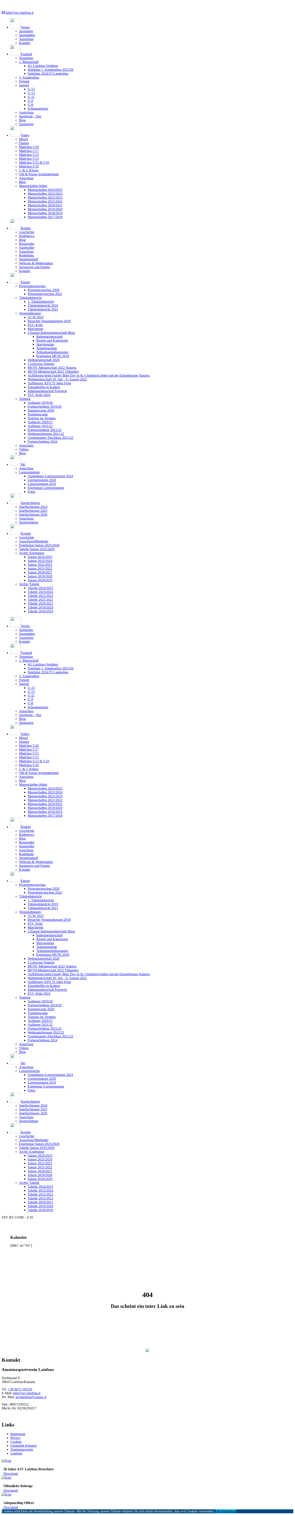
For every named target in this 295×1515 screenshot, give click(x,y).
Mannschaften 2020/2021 (45, 205)
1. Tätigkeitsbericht (41, 301)
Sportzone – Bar (30, 116)
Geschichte (26, 232)
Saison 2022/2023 (40, 564)
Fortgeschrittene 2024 (42, 441)
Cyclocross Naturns (41, 364)
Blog (22, 120)
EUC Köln (35, 325)
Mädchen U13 (29, 158)
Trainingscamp (38, 414)
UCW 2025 (36, 317)
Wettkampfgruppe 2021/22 (46, 434)
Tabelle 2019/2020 (40, 607)
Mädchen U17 (29, 151)
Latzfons (16, 1453)
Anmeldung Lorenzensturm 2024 (50, 476)
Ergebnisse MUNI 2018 (52, 356)
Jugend (24, 85)
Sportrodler (26, 247)
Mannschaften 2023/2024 (45, 193)
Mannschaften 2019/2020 (45, 209)
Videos (24, 449)
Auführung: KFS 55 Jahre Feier (49, 383)
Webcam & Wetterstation (36, 263)
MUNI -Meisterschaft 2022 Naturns (52, 368)
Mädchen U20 (29, 147)
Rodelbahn (26, 255)
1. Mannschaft (28, 62)
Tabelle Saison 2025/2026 (36, 549)
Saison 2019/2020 (40, 576)
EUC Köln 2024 (39, 395)
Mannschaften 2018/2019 (45, 213)
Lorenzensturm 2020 (42, 480)
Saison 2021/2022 (40, 568)
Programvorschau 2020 (43, 290)
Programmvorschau (32, 286)
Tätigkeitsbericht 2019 (43, 305)
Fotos (31, 491)
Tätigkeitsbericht (30, 298)
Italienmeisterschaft (49, 336)
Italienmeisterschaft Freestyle (47, 391)
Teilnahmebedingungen (52, 352)
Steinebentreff (28, 259)
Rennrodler (26, 244)
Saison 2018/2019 (40, 580)
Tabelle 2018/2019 (40, 611)
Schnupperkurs (38, 108)
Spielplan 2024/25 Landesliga (48, 73)
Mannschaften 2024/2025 (45, 190)
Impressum (17, 1434)
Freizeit (24, 81)
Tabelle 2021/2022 (40, 599)
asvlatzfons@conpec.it (31, 1397)
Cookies (16, 1442)
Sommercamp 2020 (41, 410)
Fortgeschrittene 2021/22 (45, 430)
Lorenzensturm (29, 472)
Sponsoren (26, 124)
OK (217, 1511)
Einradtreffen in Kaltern (44, 387)
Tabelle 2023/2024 (40, 592)
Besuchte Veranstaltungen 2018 (49, 321)
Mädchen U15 (29, 155)
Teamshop (26, 58)
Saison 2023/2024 (40, 561)
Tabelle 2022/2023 (40, 596)
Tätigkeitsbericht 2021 (43, 309)
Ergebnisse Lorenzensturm (46, 488)
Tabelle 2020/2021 (40, 603)
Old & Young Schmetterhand (39, 174)
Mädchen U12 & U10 (34, 162)
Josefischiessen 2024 (33, 507)
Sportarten (26, 31)
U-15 (31, 89)
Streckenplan (45, 344)
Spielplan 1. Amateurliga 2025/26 (50, 69)
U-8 (30, 104)
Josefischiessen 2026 (33, 514)
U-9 (30, 101)
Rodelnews (26, 236)
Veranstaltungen (30, 313)
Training (24, 399)
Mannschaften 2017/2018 (45, 217)
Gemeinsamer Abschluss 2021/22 (50, 437)
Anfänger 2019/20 (40, 403)
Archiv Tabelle (29, 584)
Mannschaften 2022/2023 (45, 197)
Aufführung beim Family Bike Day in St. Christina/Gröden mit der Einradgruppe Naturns (89, 375)
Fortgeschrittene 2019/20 (45, 406)
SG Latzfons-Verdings (43, 66)
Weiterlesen (228, 1511)
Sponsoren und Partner (34, 267)
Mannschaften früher (33, 186)
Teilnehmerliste (46, 348)
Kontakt (24, 43)
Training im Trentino (42, 418)
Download (10, 1473)
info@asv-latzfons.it (19, 12)
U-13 (31, 93)
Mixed (23, 139)
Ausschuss (26, 39)
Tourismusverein (21, 1449)
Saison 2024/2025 (40, 557)
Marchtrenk (35, 329)
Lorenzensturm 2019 (42, 484)
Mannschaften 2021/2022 (45, 201)
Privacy (15, 1438)
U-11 (31, 97)
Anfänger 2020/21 (40, 422)
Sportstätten (27, 35)
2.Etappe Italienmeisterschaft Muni (51, 333)
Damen (24, 143)
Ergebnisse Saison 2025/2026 (39, 545)
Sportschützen (28, 522)
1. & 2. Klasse (28, 170)
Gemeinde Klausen (23, 1445)
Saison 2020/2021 (40, 572)
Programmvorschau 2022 (45, 294)
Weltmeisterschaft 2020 (43, 360)
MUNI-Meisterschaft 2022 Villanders (53, 371)
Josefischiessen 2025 (33, 510)
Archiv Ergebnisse (31, 553)
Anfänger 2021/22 (40, 426)
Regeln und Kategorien (52, 340)
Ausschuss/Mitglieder (33, 541)
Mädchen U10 (29, 166)
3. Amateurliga (29, 77)
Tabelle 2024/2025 (40, 588)
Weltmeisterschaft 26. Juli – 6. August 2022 (57, 379)
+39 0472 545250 (20, 1389)
